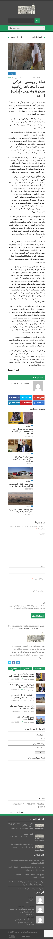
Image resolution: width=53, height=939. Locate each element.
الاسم (42, 566)
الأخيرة (14, 668)
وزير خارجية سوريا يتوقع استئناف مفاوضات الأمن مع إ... (22, 685)
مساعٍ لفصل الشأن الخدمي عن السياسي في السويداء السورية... (20, 485)
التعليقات (39, 668)
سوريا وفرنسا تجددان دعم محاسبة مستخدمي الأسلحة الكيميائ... (22, 431)
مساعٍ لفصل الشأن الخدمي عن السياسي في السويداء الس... (23, 696)
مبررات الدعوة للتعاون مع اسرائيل (21, 844)
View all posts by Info (19, 383)
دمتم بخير (31, 900)
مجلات (11, 73)
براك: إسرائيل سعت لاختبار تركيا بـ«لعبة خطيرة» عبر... (22, 707)
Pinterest (28, 403)
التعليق (42, 534)
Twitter (27, 397)
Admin (31, 837)
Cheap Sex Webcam (16, 812)
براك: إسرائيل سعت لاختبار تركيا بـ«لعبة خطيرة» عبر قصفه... (21, 510)
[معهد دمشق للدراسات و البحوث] (27, 13)
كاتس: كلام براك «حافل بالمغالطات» (31, 888)
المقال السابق (16, 37)
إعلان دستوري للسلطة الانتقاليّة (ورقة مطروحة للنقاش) (20, 825)
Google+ (40, 397)
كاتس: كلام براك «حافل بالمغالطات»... (26, 718)
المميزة (26, 668)
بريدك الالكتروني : (38, 743)
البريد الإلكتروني (38, 578)
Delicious (40, 403)
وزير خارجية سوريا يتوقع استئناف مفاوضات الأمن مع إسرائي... (22, 458)
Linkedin (16, 403)
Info (9, 78)
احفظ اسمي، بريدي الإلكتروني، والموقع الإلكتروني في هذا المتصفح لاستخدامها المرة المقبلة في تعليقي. (27, 608)
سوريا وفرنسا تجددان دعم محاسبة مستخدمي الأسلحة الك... (22, 675)
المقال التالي (37, 37)
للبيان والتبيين (28, 834)
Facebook (15, 397)
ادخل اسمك (40, 735)
